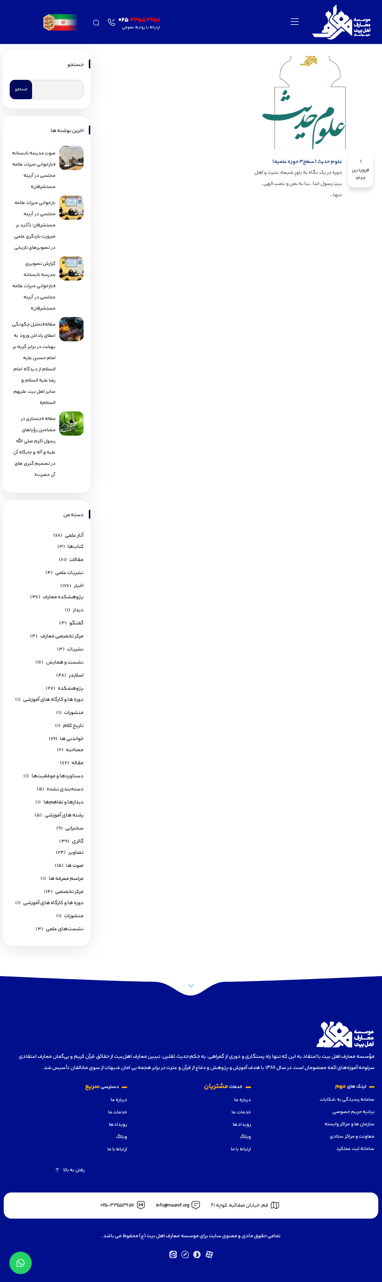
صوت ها (75, 866)
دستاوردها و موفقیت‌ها (58, 776)
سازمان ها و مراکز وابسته (350, 1124)
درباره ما (242, 1100)
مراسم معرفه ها (66, 879)
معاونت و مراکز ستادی (352, 1136)
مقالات (76, 560)
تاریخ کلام (73, 726)
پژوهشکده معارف (63, 597)
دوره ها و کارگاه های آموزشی (53, 700)
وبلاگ (245, 1137)
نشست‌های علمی (65, 929)
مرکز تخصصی (69, 892)
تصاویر (76, 853)
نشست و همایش (65, 662)
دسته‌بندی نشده (65, 789)
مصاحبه (75, 750)
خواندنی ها (72, 739)
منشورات (74, 713)
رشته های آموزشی (64, 815)
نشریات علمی (69, 573)
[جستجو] (96, 21)
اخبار (79, 586)
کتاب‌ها (76, 547)
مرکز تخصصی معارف (62, 636)
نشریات (75, 649)
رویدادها (242, 1124)
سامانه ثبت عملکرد (355, 1149)
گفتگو (76, 623)
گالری (78, 841)
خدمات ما (241, 1112)
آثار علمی (74, 536)
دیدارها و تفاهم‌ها (64, 802)
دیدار (78, 610)
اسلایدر (76, 675)
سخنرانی (74, 828)
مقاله (78, 763)
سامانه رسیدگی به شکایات (347, 1099)
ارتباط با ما (241, 1149)
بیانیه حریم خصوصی (353, 1112)
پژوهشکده (71, 688)
